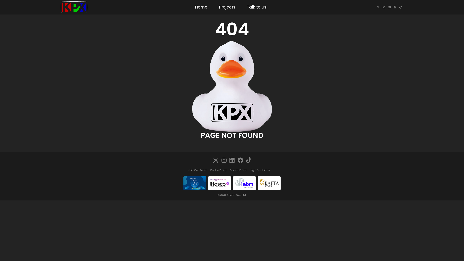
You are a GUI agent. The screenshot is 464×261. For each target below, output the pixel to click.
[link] (378, 7)
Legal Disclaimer (260, 170)
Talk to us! (257, 7)
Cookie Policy (218, 170)
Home (201, 7)
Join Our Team (197, 170)
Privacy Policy (238, 170)
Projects (227, 7)
